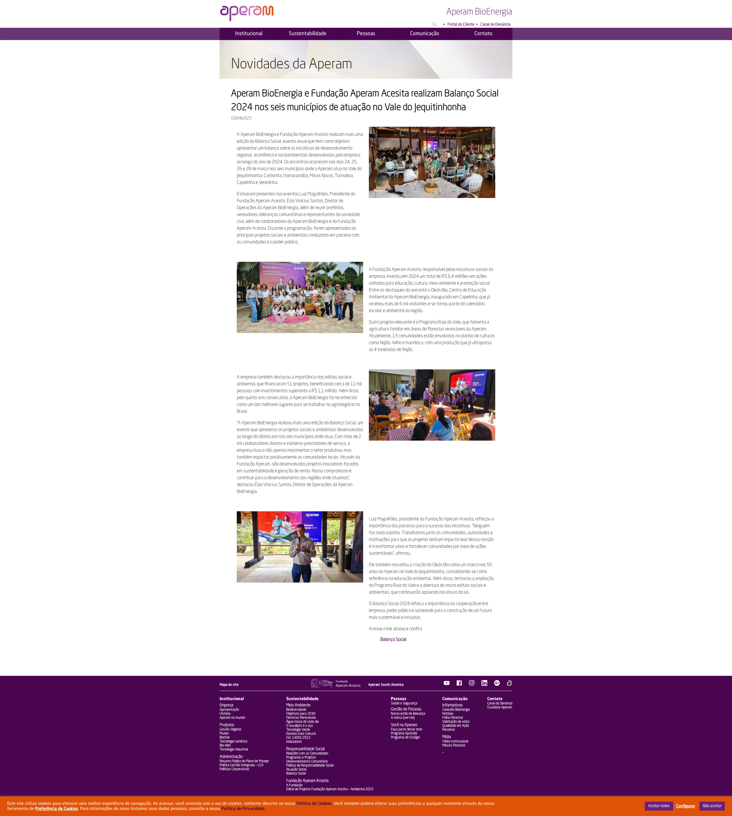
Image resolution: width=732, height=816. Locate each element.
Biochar (225, 737)
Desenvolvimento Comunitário (307, 761)
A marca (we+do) (403, 718)
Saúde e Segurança (404, 703)
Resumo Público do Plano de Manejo (244, 761)
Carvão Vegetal (230, 729)
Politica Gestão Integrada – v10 (241, 765)
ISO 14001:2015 (298, 738)
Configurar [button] (685, 806)
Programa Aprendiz (404, 733)
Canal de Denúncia (495, 25)
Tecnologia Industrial (234, 749)
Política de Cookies (314, 804)
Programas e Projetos (301, 757)
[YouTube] (446, 684)
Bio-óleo (225, 745)
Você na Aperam (404, 725)
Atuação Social (296, 769)
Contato (494, 699)
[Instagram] (472, 684)
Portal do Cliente (460, 25)
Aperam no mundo (232, 718)
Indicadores (294, 742)
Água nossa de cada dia (302, 722)
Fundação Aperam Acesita (307, 781)
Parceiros (448, 730)
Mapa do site (229, 685)
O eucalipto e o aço (299, 726)
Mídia (446, 737)
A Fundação (294, 785)
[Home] (247, 20)
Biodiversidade (296, 710)
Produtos (227, 725)
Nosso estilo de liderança (408, 714)
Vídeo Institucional (455, 741)
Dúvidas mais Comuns (301, 734)
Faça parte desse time (406, 729)
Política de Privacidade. (243, 809)
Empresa (226, 705)
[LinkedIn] (484, 684)
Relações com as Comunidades (307, 753)
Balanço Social (393, 639)
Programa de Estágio (405, 737)
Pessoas (398, 699)
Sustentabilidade (302, 699)
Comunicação (455, 699)
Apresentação (229, 710)
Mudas (224, 733)
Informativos (452, 705)
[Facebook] (459, 684)
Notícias (447, 714)
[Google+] (497, 684)
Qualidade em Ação (455, 726)
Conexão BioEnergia (456, 710)
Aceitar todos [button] (659, 806)
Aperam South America (385, 685)
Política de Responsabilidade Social (309, 765)
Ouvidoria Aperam (499, 707)
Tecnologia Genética (233, 741)
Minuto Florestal (453, 745)
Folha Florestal (452, 718)
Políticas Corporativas (234, 769)
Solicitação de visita (456, 722)
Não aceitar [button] (712, 806)
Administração (231, 757)
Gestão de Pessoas (406, 709)
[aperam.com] (509, 684)
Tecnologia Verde (298, 730)
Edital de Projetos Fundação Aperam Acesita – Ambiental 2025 (329, 789)
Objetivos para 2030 (300, 714)
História (225, 714)
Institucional (232, 699)
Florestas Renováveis (301, 718)
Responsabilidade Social (305, 749)
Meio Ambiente (298, 705)
